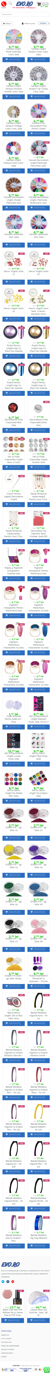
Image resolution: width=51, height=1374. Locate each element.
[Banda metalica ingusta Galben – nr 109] (39, 1111)
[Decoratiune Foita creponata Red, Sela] (14, 407)
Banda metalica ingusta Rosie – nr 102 (13, 1201)
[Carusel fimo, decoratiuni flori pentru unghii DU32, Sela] (39, 110)
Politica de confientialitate (10, 1346)
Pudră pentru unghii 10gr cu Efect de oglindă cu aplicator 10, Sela (38, 388)
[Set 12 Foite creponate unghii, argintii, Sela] (39, 444)
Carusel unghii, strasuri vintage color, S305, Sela (13, 126)
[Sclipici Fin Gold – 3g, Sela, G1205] (14, 963)
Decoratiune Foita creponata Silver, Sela (39, 422)
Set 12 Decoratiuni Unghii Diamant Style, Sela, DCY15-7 (39, 719)
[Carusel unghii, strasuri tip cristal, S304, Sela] (39, 73)
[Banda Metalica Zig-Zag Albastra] (39, 1222)
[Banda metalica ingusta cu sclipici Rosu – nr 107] (39, 1074)
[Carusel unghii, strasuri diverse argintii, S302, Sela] (14, 73)
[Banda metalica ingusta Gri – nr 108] (14, 1148)
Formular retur (6, 1342)
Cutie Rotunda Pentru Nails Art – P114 (14, 719)
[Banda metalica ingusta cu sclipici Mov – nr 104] (14, 1074)
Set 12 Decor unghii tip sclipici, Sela (38, 793)
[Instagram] (13, 1281)
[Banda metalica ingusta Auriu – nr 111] (39, 1000)
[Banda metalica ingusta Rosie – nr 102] (14, 1185)
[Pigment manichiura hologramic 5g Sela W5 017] (39, 666)
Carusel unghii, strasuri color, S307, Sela (14, 163)
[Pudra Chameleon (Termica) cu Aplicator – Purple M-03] (39, 963)
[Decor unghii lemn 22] (14, 295)
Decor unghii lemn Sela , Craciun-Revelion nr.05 (38, 311)
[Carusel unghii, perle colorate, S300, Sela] (14, 36)
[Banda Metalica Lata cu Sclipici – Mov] (14, 1222)
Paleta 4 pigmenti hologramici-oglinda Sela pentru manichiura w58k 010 (13, 573)
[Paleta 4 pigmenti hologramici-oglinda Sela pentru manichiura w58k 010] (14, 555)
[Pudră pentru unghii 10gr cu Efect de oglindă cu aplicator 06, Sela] (14, 370)
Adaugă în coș (14, 59)
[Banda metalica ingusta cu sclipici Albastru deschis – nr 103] (14, 1037)
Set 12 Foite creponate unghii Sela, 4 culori (14, 459)
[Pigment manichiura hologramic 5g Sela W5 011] (39, 629)
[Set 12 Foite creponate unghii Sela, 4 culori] (14, 444)
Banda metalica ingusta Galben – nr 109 (38, 1127)
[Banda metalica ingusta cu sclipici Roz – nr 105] (14, 1111)
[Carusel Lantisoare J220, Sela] (14, 221)
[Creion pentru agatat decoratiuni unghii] (14, 481)
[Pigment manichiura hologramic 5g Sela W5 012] (14, 666)
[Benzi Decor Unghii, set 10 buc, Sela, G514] (14, 1000)
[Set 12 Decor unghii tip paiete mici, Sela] (14, 777)
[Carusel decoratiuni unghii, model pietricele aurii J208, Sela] (14, 184)
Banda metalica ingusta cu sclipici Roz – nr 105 (14, 1127)
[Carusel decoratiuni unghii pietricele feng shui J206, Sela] (39, 147)
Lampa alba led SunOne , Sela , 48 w (13, 1312)
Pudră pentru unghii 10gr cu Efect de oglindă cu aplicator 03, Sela (13, 351)
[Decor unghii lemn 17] (14, 258)
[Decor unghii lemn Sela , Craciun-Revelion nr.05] (39, 295)
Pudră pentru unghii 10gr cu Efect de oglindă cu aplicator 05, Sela (38, 351)
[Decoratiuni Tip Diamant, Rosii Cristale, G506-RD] (39, 518)
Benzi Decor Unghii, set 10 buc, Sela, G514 (13, 1015)
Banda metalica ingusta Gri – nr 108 (14, 1164)
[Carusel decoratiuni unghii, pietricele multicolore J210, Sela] (39, 184)
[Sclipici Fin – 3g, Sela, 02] (39, 814)
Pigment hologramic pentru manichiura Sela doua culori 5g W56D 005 (38, 573)
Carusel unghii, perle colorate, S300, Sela (13, 52)
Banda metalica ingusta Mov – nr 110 (38, 1164)
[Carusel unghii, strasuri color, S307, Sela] (14, 147)
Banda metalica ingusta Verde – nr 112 (38, 1201)
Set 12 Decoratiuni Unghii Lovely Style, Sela (14, 756)
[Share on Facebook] (8, 1281)
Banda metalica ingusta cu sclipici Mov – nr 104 (14, 1090)
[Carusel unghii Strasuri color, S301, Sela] (39, 36)
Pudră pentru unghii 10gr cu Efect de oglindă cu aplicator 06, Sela (13, 388)
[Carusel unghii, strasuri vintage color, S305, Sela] (14, 110)
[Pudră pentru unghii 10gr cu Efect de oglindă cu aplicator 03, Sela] (14, 333)
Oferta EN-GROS (7, 1353)
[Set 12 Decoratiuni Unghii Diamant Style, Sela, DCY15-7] (39, 703)
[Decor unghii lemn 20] (39, 258)
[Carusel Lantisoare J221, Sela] (39, 221)
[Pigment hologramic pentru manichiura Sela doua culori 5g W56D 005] (39, 555)
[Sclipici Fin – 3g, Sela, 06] (39, 889)
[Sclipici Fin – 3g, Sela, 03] (14, 852)
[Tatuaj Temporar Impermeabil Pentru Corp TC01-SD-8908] (39, 481)
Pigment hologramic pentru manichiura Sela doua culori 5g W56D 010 (13, 610)
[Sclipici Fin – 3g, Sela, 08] (39, 926)
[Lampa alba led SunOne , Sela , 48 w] (13, 1297)
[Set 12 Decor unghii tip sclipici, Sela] (39, 777)
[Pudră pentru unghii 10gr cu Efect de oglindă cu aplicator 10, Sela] (39, 370)
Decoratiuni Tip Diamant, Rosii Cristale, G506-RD (38, 534)
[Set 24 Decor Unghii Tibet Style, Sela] (39, 740)
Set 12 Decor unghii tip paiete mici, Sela (13, 793)
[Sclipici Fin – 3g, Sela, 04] (39, 852)
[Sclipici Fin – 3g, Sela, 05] (14, 889)
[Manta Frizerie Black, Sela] (39, 1297)
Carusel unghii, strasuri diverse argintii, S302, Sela (13, 89)
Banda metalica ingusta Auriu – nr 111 (39, 1015)
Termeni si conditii (7, 1349)
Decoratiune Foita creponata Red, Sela (14, 422)
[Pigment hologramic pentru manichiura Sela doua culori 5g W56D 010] (14, 592)
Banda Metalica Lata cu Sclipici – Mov (13, 1238)
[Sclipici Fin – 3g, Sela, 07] (14, 926)
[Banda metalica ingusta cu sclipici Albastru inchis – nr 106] (39, 1037)
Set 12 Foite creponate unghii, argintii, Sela (38, 459)
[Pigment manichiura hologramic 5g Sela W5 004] (39, 592)
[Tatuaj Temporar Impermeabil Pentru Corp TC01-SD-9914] (14, 518)
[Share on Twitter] (3, 1281)
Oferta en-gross (29, 23)
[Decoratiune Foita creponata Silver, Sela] (39, 407)
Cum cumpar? (6, 1338)
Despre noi (5, 1335)
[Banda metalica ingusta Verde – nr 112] (39, 1185)
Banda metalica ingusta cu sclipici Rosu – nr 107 (38, 1090)
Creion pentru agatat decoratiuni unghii (13, 496)
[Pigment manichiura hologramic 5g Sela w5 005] (14, 629)
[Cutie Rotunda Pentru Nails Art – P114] (14, 703)
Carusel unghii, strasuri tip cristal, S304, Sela (38, 89)
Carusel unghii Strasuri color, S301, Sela (38, 52)
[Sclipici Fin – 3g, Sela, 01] (14, 814)
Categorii (8, 23)
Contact (4, 1356)
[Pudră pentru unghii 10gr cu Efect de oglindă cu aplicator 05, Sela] (39, 333)
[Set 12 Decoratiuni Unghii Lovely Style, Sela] (14, 740)
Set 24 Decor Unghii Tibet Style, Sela (38, 756)
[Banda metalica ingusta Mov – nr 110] (39, 1148)
